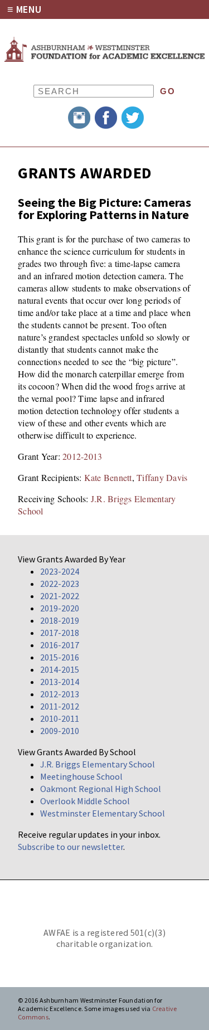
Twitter (132, 117)
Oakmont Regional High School (100, 788)
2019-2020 (59, 608)
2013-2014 (59, 681)
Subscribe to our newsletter (70, 846)
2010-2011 (59, 718)
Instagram (79, 117)
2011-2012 (59, 706)
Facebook (106, 117)
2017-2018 (59, 632)
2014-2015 (59, 669)
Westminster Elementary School (102, 813)
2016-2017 (59, 644)
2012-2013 (82, 456)
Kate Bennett (108, 477)
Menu (29, 9)
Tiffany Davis (162, 477)
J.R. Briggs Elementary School (97, 764)
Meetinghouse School (81, 776)
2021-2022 (59, 595)
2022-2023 (59, 583)
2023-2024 (59, 571)
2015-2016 (59, 657)
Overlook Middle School (85, 800)
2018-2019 (59, 620)
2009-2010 (59, 730)
